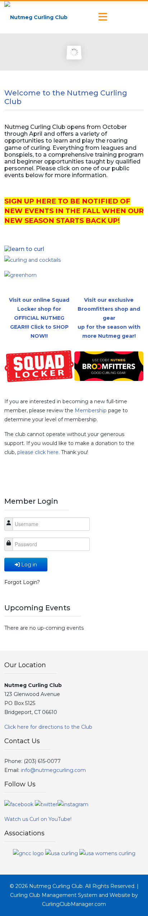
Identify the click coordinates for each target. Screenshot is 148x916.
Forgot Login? (22, 582)
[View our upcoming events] (24, 248)
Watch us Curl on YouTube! (37, 819)
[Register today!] (20, 274)
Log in (29, 564)
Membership (91, 410)
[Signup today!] (32, 259)
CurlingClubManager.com (74, 904)
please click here (38, 452)
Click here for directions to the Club (48, 727)
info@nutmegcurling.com (53, 770)
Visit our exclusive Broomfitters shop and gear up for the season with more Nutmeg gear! (109, 318)
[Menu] (103, 17)
